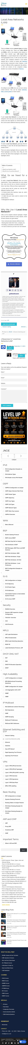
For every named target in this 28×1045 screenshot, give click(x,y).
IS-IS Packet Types (10, 587)
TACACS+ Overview (10, 617)
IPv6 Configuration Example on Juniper (13, 470)
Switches (7, 745)
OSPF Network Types (11, 507)
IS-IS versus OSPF (10, 599)
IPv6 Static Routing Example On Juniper (13, 806)
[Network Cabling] (8, 456)
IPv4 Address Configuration (9, 900)
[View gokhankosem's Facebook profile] (7, 290)
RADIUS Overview (10, 609)
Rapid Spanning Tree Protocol (13, 752)
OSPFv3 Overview (10, 514)
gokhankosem (14, 294)
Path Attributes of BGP (11, 544)
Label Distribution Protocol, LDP (14, 647)
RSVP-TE (7, 644)
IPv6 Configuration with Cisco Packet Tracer (13, 889)
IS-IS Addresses (9, 590)
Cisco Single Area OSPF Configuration (12, 871)
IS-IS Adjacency (9, 583)
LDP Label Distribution (11, 634)
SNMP (6, 693)
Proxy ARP (8, 826)
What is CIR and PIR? (11, 843)
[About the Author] (14, 274)
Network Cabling (6, 326)
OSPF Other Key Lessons (12, 511)
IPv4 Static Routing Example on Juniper (13, 812)
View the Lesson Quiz (9, 324)
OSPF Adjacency (9, 497)
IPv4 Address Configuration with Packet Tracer (14, 896)
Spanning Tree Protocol (11, 755)
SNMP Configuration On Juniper (14, 686)
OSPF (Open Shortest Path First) (14, 491)
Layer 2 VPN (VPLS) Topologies (13, 769)
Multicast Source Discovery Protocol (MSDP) (13, 879)
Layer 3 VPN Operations (11, 779)
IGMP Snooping (9, 716)
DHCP (6, 668)
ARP (6, 823)
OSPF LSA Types (9, 504)
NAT (6, 658)
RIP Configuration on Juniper (13, 796)
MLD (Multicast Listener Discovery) (14, 706)
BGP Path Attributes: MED (12, 553)
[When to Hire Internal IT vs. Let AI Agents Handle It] (3, 915)
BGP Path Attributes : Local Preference (12, 564)
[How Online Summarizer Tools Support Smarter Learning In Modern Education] (3, 921)
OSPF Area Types (10, 501)
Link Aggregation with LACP (13, 690)
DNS (6, 661)
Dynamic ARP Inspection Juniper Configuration (14, 613)
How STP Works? (10, 749)
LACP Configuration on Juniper (13, 678)
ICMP (6, 833)
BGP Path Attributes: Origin (12, 556)
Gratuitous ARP (9, 830)
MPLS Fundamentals (10, 637)
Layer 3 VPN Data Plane (11, 782)
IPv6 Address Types (10, 474)
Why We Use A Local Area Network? (11, 171)
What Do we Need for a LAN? (9, 169)
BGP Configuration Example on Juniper (13, 569)
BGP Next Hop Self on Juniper (13, 541)
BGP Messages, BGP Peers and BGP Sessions (15, 549)
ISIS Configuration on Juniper (13, 580)
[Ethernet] (21, 456)
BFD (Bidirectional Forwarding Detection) (13, 682)
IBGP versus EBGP (10, 538)
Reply (10, 348)
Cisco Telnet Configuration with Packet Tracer (13, 892)
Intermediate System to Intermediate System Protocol (15, 594)
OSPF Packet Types (10, 494)
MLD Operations (9, 710)
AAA (6, 621)
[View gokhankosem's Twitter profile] (18, 290)
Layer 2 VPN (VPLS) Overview (13, 765)
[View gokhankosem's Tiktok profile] (15, 290)
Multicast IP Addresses (11, 720)
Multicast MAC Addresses (12, 723)
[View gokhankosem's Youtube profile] (10, 290)
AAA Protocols (9, 624)
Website (3, 383)
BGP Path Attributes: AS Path (13, 560)
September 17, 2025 (20, 346)
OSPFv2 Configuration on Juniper (14, 487)
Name (3, 372)
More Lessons (6, 904)
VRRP (6, 696)
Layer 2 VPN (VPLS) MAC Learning (14, 772)
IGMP (6, 713)
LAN (8, 320)
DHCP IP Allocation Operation (13, 664)
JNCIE (10, 332)
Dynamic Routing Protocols (12, 799)
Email (3, 377)
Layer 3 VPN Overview (11, 776)
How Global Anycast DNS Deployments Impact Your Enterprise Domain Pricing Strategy (16, 934)
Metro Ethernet (9, 524)
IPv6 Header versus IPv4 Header (13, 477)
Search (23, 850)
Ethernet (23, 326)
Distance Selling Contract (10, 1040)
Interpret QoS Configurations (9, 875)
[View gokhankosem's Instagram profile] (13, 290)
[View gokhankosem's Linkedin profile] (21, 290)
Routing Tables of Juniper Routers (14, 802)
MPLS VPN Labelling (10, 786)
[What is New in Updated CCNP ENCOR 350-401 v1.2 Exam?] (3, 927)
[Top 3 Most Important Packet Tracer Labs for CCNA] (3, 942)
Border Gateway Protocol (12, 534)
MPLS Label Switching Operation (14, 641)
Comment (4, 389)
